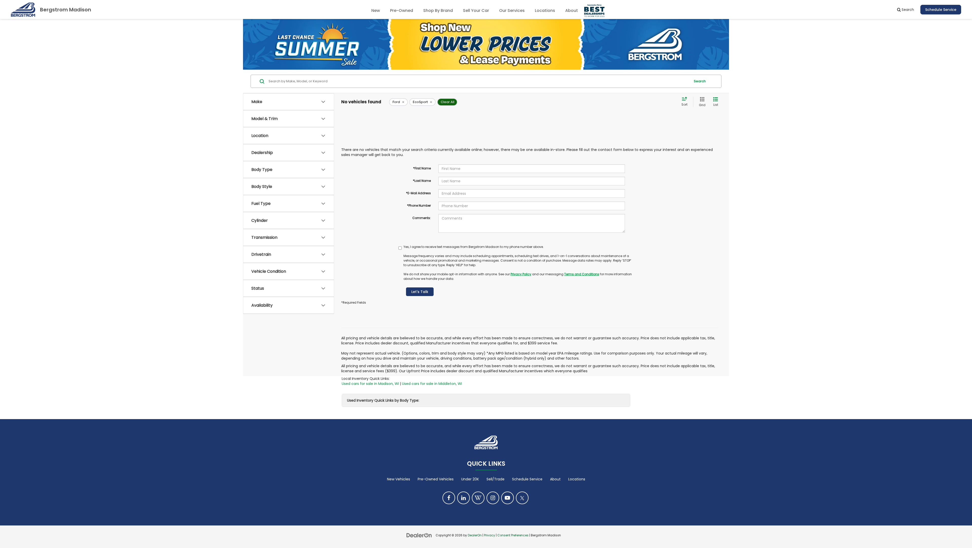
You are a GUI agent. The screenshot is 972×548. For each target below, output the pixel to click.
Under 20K (470, 479)
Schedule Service (940, 9)
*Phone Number (419, 205)
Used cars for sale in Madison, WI (370, 383)
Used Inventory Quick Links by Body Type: (383, 400)
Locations (545, 10)
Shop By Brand (438, 10)
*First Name (422, 168)
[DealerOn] (419, 535)
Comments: (421, 218)
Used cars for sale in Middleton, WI (432, 383)
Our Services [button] (512, 10)
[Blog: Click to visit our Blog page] (478, 498)
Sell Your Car (476, 10)
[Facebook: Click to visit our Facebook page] (448, 498)
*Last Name (422, 181)
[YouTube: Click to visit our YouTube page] (507, 498)
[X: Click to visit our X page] (522, 498)
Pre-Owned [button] (401, 10)
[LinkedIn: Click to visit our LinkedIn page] (463, 498)
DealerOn (475, 535)
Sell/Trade (495, 479)
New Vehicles (398, 479)
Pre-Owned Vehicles (436, 479)
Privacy (489, 535)
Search (700, 81)
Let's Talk (419, 291)
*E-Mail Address (418, 193)
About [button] (571, 10)
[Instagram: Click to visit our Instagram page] (492, 498)
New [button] (375, 10)
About (555, 479)
